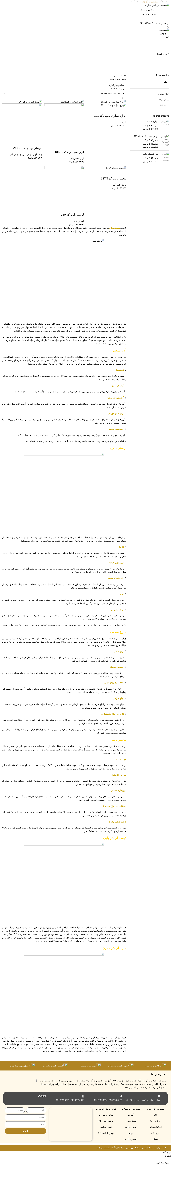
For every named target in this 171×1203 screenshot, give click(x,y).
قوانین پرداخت (106, 1127)
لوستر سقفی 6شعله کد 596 (146, 136)
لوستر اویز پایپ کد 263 (27, 148)
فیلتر (165, 82)
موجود (163, 105)
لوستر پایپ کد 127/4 (113, 178)
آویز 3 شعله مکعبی (150, 154)
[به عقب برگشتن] (165, 59)
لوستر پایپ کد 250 (72, 214)
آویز (82, 158)
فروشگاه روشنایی (133, 1148)
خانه (124, 75)
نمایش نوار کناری (116, 85)
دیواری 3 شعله (151, 121)
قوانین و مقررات (106, 1115)
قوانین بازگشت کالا (106, 1133)
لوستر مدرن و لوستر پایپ (21, 154)
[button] (123, 110)
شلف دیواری (130, 1127)
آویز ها (130, 1115)
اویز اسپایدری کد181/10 (69, 152)
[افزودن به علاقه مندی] (101, 110)
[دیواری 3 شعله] (164, 125)
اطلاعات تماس (155, 1127)
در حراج (162, 100)
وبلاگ (155, 1139)
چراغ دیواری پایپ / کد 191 (110, 115)
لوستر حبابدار (131, 1139)
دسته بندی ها (163, 72)
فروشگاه (155, 1133)
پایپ (124, 122)
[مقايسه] (108, 110)
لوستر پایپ (74, 158)
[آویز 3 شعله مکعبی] (164, 158)
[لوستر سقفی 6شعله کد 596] (164, 142)
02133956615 (146, 23)
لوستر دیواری (131, 1121)
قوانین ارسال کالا (106, 1121)
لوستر (130, 1133)
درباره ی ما (155, 1121)
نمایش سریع (115, 110)
